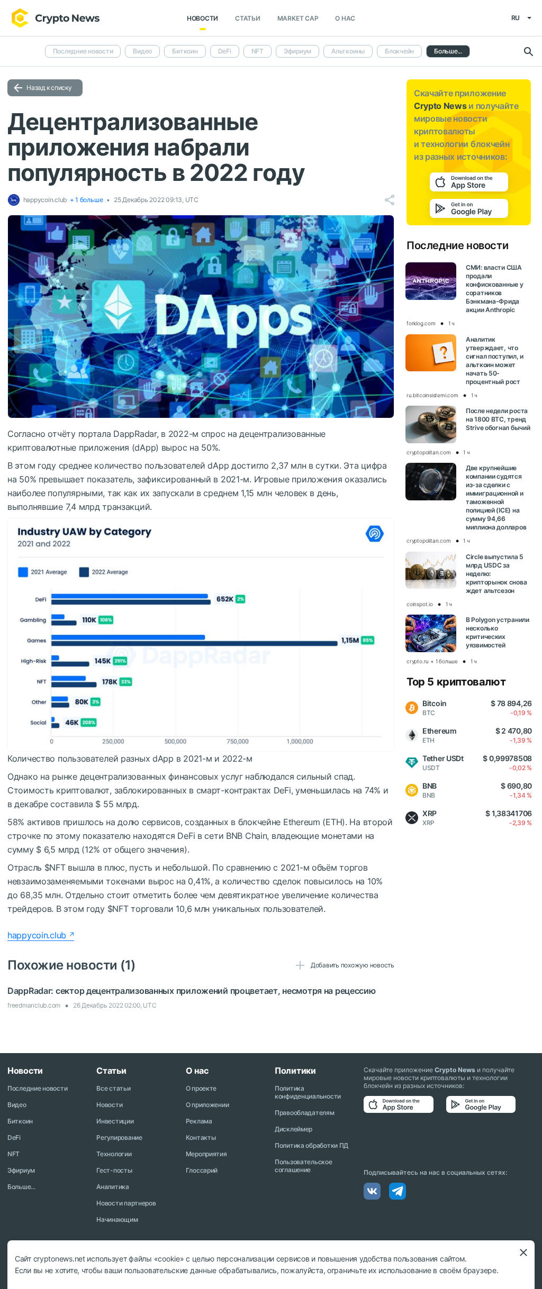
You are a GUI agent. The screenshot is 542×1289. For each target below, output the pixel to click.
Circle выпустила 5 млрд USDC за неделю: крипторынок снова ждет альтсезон (496, 574)
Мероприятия (206, 1154)
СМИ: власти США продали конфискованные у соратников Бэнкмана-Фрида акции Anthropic (494, 288)
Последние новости (83, 51)
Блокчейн (399, 51)
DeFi (224, 51)
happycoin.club (36, 935)
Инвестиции (114, 1121)
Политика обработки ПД (311, 1145)
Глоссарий (202, 1170)
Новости (202, 18)
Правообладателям (305, 1113)
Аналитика (112, 1187)
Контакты (201, 1137)
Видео (142, 51)
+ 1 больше (86, 200)
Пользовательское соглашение (303, 1166)
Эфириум (297, 51)
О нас (345, 18)
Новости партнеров (126, 1203)
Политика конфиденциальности (308, 1092)
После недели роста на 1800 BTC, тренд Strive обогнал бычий (498, 419)
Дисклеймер (293, 1129)
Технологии (113, 1154)
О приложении (207, 1105)
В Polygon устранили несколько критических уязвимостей (497, 632)
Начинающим (117, 1219)
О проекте (201, 1088)
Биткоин (184, 51)
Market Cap (298, 18)
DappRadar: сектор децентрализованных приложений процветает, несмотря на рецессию (191, 990)
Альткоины (348, 51)
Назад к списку (49, 88)
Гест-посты (114, 1170)
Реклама (199, 1121)
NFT (257, 51)
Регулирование (119, 1137)
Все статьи (113, 1088)
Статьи (247, 18)
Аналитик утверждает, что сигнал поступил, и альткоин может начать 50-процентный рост (494, 360)
